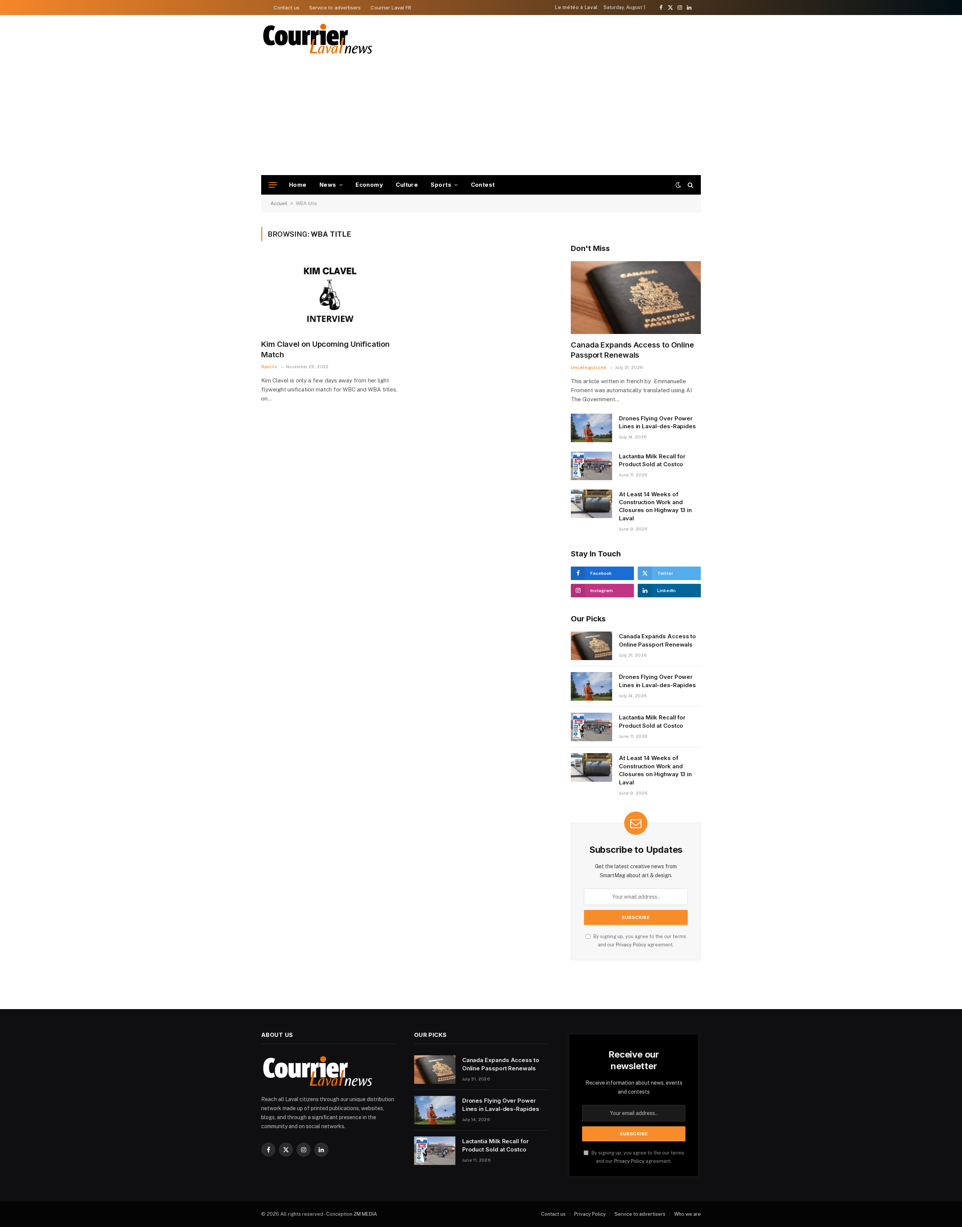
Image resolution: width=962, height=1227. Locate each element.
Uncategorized (589, 367)
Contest (483, 184)
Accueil (279, 203)
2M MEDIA (365, 1214)
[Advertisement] (481, 118)
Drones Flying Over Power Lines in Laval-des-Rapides (657, 422)
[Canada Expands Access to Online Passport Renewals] (636, 297)
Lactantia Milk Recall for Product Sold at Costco (652, 460)
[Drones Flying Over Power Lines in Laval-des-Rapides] (591, 428)
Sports (441, 184)
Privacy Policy (631, 944)
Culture (407, 184)
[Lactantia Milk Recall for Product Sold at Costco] (591, 466)
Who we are (687, 1214)
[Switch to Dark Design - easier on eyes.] (678, 185)
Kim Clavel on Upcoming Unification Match (325, 349)
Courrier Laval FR (391, 8)
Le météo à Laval (576, 7)
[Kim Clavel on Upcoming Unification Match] (330, 295)
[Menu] (273, 185)
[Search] (689, 185)
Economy (369, 184)
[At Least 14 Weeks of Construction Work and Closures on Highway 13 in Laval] (591, 504)
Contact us (286, 8)
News (327, 184)
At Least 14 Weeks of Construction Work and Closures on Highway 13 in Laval (655, 506)
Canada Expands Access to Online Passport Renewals (632, 350)
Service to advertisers (335, 8)
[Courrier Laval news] (317, 39)
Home (298, 184)
